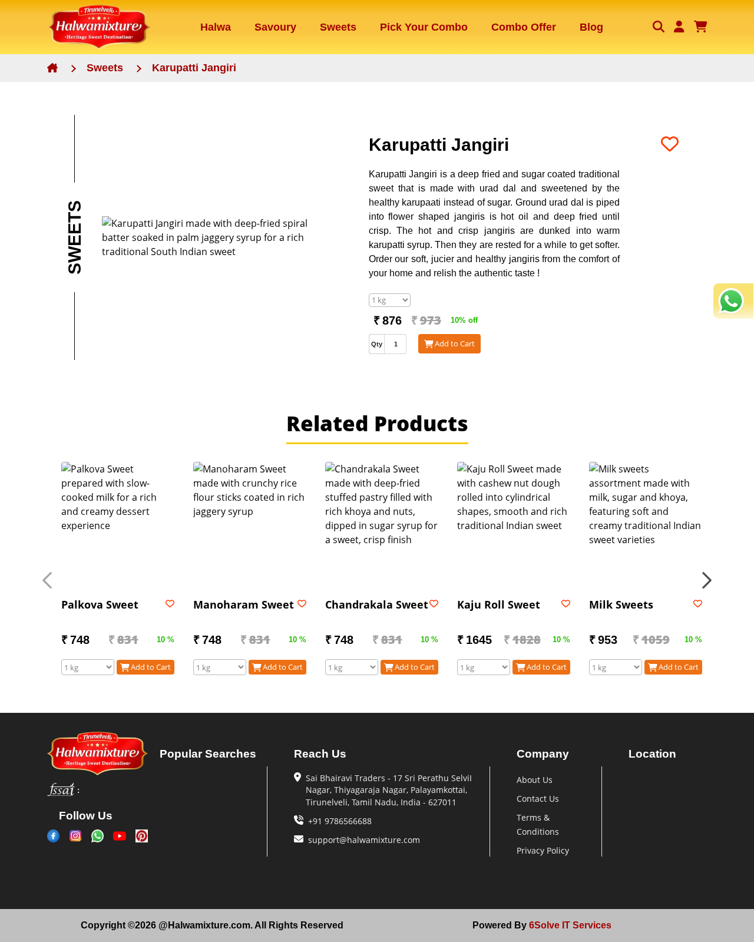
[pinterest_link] (141, 835)
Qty (376, 344)
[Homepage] (99, 27)
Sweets (105, 68)
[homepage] (97, 753)
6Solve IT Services (569, 925)
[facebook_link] (53, 835)
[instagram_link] (75, 835)
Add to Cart (455, 343)
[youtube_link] (119, 835)
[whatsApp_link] (97, 835)
